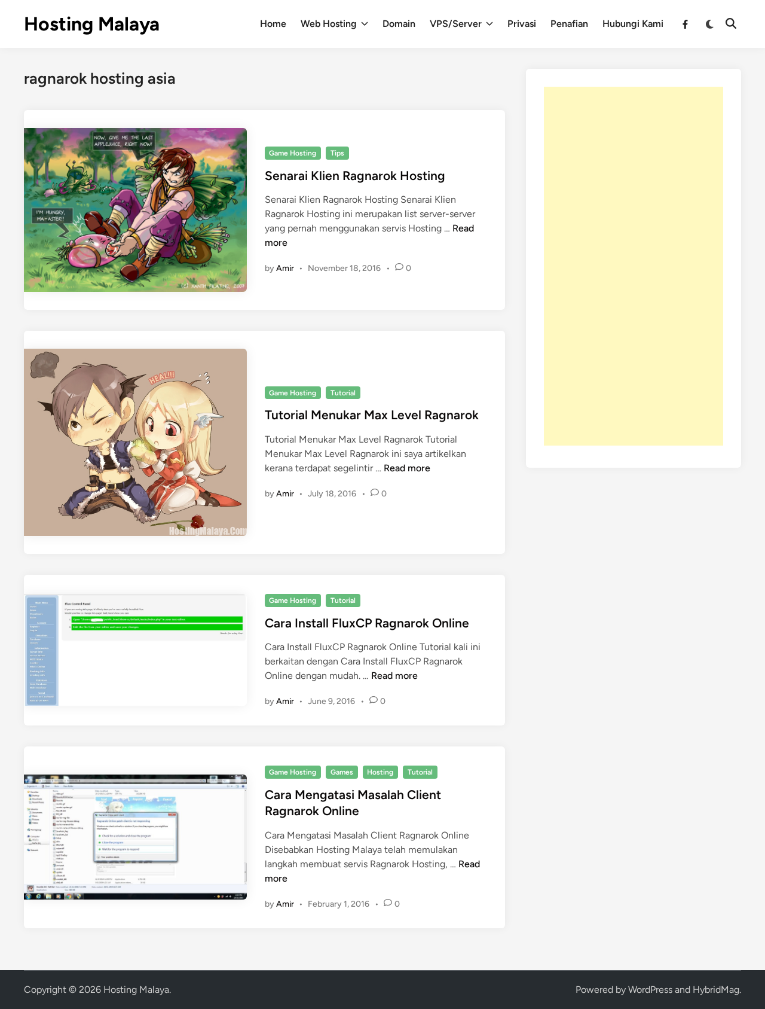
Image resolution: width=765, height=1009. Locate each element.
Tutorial (343, 393)
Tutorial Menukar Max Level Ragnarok (372, 414)
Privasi (521, 23)
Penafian (569, 23)
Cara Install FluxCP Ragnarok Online (367, 622)
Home (273, 23)
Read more (407, 468)
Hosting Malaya (92, 24)
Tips (337, 153)
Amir (285, 268)
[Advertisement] (633, 266)
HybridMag (716, 989)
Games (342, 772)
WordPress (650, 989)
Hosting (380, 772)
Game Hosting (292, 153)
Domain (398, 23)
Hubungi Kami (632, 23)
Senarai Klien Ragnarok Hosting (355, 175)
